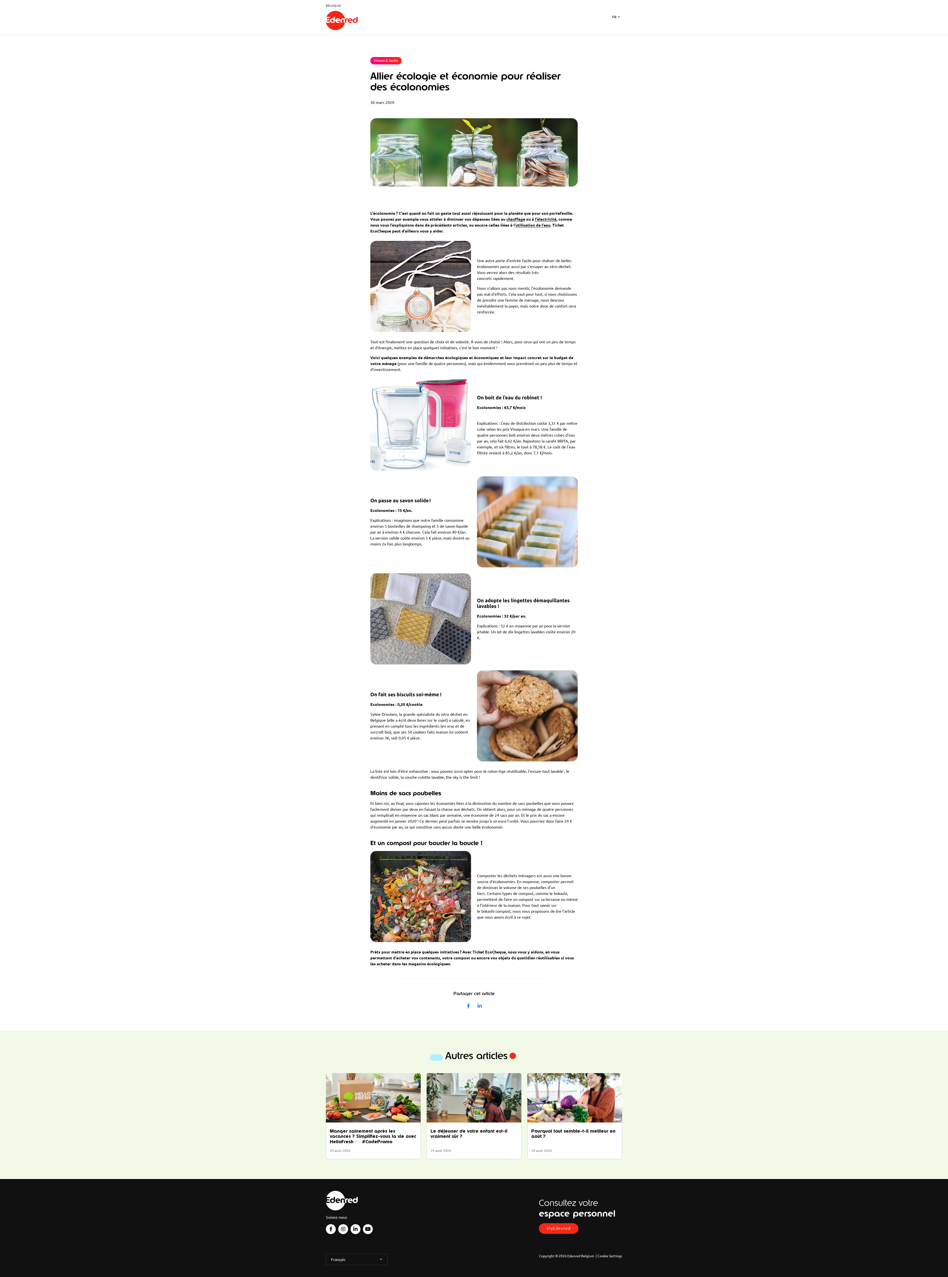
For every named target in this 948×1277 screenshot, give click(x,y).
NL (614, 23)
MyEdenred (559, 1228)
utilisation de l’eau (532, 225)
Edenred (342, 20)
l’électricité (545, 219)
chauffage (515, 219)
